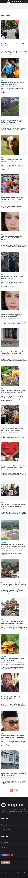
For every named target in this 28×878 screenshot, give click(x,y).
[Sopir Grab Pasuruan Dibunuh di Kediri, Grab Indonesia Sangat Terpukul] (14, 376)
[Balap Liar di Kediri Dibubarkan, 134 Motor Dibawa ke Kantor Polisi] (14, 414)
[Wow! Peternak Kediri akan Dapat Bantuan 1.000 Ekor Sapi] (14, 145)
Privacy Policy (8, 872)
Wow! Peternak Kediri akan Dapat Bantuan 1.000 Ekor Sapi (11, 160)
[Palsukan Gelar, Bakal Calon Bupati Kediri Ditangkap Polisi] (14, 682)
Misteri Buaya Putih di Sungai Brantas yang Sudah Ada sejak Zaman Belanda (13, 545)
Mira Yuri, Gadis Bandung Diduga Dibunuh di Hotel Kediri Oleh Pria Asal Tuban (13, 238)
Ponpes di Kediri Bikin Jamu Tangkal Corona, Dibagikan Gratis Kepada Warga (13, 584)
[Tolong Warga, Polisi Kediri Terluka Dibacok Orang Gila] (14, 262)
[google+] (7, 855)
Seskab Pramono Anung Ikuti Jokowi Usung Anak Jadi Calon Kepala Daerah (13, 736)
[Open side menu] (1, 1)
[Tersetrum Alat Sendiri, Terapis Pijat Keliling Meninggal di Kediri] (14, 68)
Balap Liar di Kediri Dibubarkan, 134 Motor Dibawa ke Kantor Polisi (12, 429)
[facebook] (2, 855)
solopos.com (4, 839)
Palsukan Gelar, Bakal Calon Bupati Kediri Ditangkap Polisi (12, 698)
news (2, 42)
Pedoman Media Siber (6, 829)
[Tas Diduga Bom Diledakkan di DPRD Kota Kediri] (14, 29)
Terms (2, 872)
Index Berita (24, 15)
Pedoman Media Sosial (6, 832)
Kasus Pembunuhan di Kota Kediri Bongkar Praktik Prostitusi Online (12, 198)
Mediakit (3, 826)
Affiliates (19, 872)
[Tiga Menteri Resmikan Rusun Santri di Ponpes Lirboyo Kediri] (14, 759)
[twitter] (4, 855)
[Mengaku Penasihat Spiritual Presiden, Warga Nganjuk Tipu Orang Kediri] (14, 451)
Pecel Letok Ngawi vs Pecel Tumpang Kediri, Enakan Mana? (13, 659)
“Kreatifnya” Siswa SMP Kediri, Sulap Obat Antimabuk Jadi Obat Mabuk (12, 622)
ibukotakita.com (4, 847)
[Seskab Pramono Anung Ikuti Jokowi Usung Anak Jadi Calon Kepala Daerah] (14, 721)
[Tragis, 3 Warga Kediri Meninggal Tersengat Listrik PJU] (14, 106)
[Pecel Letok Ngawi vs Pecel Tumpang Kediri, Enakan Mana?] (14, 644)
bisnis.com (3, 844)
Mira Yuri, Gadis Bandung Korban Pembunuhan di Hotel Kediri (11, 315)
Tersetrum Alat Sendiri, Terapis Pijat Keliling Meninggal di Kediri (12, 83)
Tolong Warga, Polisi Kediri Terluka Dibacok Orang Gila (12, 277)
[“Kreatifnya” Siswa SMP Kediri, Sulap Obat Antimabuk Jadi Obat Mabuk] (14, 607)
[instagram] (12, 855)
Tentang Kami (4, 821)
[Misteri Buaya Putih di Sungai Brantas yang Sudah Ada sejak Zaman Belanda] (14, 530)
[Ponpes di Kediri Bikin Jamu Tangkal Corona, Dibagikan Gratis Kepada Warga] (14, 568)
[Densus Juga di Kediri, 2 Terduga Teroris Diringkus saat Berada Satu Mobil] (14, 337)
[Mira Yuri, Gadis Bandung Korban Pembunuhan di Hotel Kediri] (14, 300)
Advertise (14, 872)
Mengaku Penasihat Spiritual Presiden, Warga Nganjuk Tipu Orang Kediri (13, 467)
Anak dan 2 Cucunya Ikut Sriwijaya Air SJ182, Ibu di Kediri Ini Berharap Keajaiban (13, 506)
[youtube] (9, 855)
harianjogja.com (4, 842)
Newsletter (24, 872)
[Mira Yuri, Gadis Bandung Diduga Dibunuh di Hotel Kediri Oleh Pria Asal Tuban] (14, 221)
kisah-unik (3, 542)
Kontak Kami (4, 824)
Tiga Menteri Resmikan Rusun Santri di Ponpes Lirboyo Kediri (13, 774)
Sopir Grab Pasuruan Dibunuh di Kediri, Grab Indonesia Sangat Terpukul (13, 391)
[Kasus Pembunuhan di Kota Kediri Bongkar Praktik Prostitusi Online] (14, 183)
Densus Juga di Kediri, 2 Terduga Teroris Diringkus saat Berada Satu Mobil (14, 353)
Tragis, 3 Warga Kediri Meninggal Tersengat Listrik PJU (11, 121)
